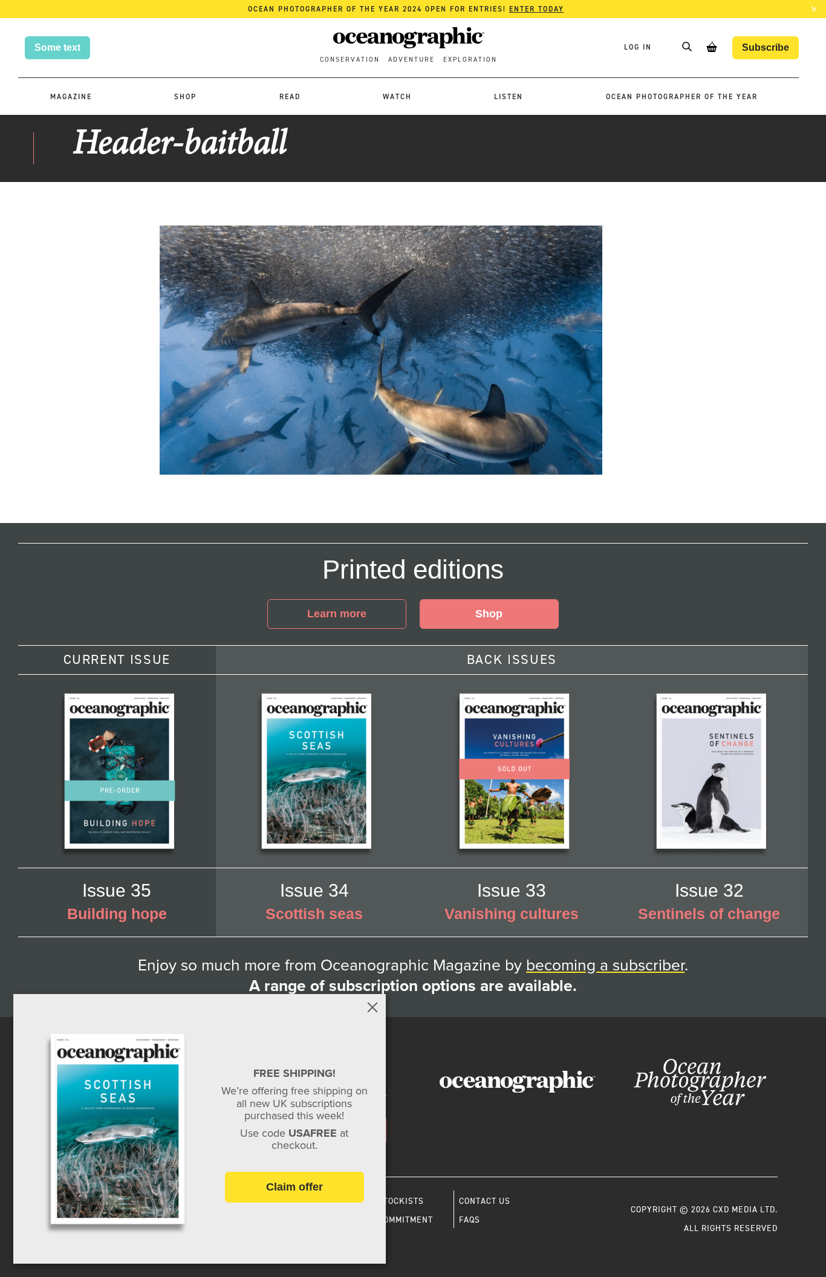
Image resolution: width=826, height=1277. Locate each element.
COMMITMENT (405, 1219)
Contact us (484, 1200)
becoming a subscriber (605, 965)
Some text (57, 47)
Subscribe (765, 47)
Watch (397, 97)
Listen (508, 97)
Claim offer (294, 1187)
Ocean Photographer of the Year (682, 97)
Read (290, 97)
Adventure (411, 59)
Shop (185, 97)
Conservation (350, 59)
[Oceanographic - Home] (408, 39)
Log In (639, 47)
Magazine (71, 97)
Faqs (469, 1219)
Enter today (536, 9)
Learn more (336, 614)
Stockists (401, 1200)
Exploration (470, 59)
